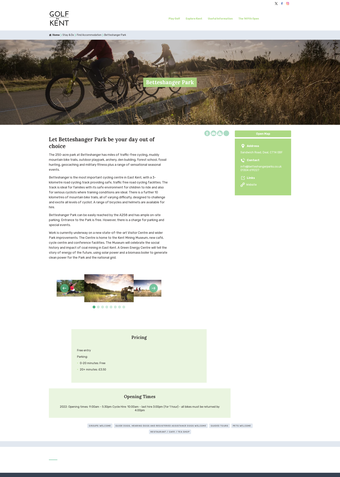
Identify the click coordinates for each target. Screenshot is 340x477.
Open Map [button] (263, 133)
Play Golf (174, 18)
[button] (64, 288)
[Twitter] (276, 3)
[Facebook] (282, 3)
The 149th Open (248, 18)
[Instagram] (287, 3)
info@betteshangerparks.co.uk (261, 166)
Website (251, 184)
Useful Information (220, 18)
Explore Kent (194, 18)
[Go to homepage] (78, 19)
